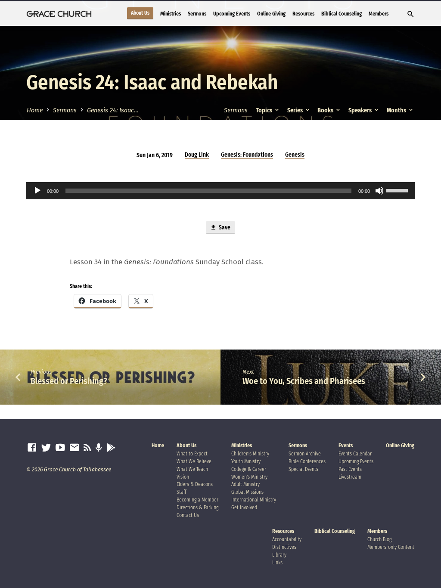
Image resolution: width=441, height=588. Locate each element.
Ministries (170, 13)
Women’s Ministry (249, 477)
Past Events (350, 469)
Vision (183, 477)
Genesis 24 (70, 82)
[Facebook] (31, 448)
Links (277, 563)
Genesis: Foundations (247, 154)
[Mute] (379, 190)
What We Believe (194, 461)
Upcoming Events (231, 13)
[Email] (74, 448)
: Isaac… (113, 110)
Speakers (360, 110)
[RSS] (87, 448)
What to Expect (192, 454)
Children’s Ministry (250, 454)
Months (397, 110)
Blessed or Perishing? (69, 381)
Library (279, 555)
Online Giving (271, 13)
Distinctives (284, 547)
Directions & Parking (197, 507)
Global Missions (247, 492)
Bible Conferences (307, 461)
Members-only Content (390, 547)
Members (378, 13)
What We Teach (192, 469)
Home (35, 110)
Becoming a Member (197, 500)
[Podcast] (98, 448)
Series (295, 110)
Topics (264, 110)
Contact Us (188, 515)
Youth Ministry (246, 461)
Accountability (286, 539)
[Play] (37, 190)
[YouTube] (60, 448)
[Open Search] (411, 14)
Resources (303, 13)
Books (326, 110)
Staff (181, 492)
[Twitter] (46, 448)
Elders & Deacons (195, 484)
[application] (220, 190)
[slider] (398, 190)
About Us (140, 13)
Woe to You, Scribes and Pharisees (303, 381)
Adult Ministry (245, 484)
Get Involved (244, 507)
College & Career (248, 469)
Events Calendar (355, 454)
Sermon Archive (305, 454)
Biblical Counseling (341, 13)
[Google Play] (111, 448)
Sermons (197, 13)
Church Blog (379, 539)
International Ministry (253, 500)
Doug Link (197, 154)
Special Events (303, 469)
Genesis (294, 154)
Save (223, 227)
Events (346, 446)
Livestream (350, 477)
